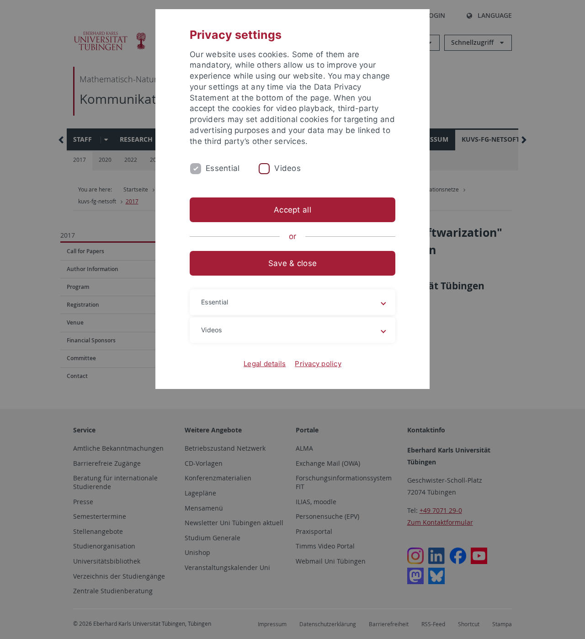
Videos (287, 168)
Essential (222, 168)
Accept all (292, 209)
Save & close (292, 263)
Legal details (265, 363)
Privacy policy (318, 363)
